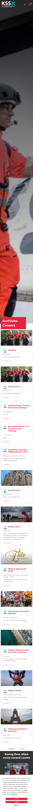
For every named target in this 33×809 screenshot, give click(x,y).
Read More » (6, 361)
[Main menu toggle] (24, 4)
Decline (16, 802)
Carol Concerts (14, 387)
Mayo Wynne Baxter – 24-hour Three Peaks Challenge (18, 429)
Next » (23, 749)
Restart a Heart (14, 527)
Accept (16, 799)
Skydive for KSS (14, 690)
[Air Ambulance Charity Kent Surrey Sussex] (8, 4)
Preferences (16, 805)
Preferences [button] (14, 794)
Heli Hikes (12, 350)
